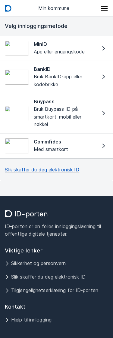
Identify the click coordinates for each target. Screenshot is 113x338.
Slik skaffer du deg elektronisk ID (42, 170)
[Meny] (104, 8)
